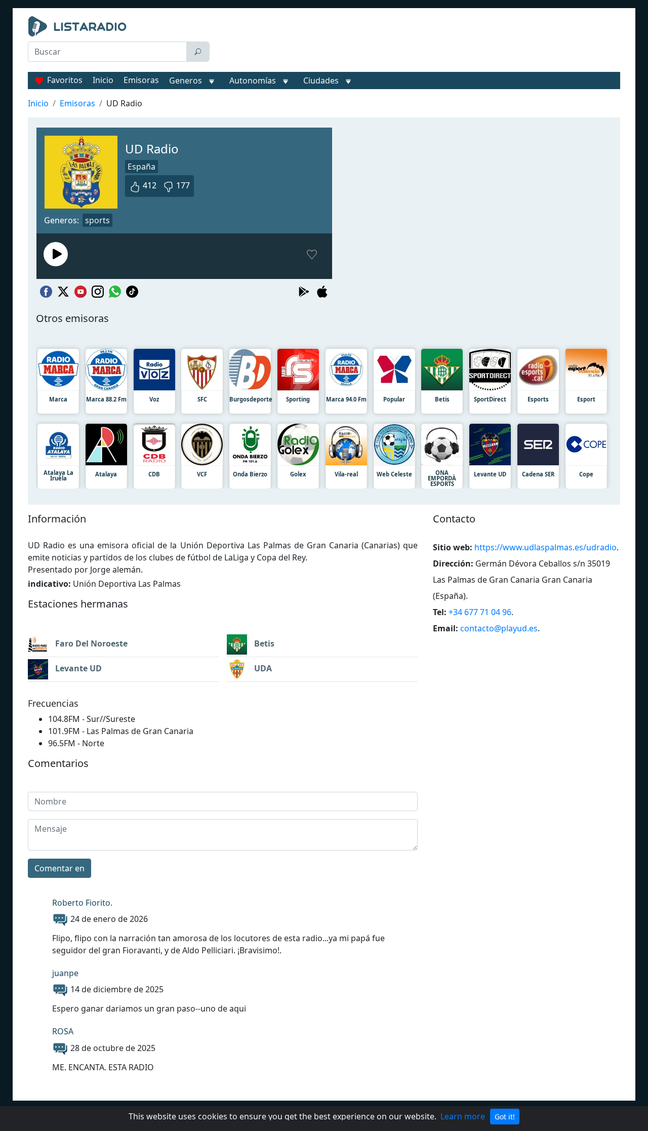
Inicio (103, 80)
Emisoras (141, 80)
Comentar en (59, 868)
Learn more (462, 1116)
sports (97, 220)
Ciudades (321, 80)
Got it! (505, 1116)
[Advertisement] (417, 41)
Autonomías (252, 80)
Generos (185, 80)
